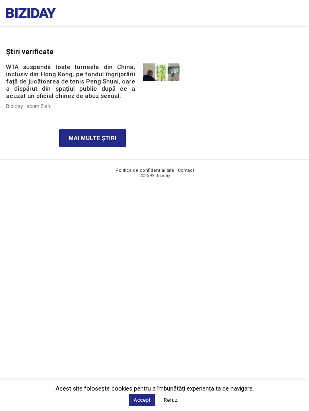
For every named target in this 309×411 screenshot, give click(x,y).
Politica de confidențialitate (144, 170)
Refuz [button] (170, 400)
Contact (186, 170)
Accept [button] (142, 400)
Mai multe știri (92, 138)
